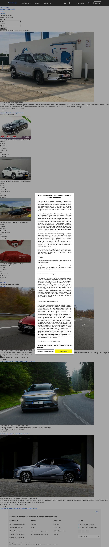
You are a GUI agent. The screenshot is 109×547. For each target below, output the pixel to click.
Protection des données (44, 345)
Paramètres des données (45, 351)
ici (56, 231)
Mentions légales (59, 345)
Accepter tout (63, 351)
